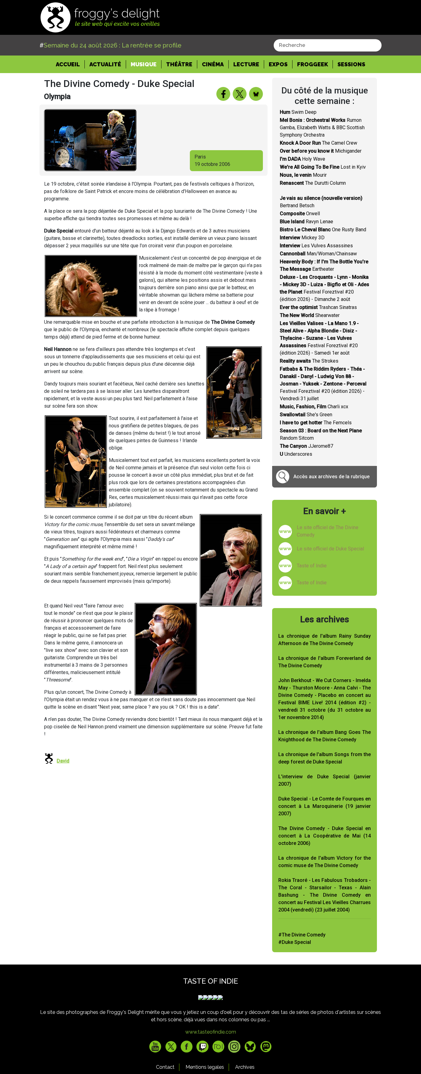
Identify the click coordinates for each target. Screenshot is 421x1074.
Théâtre (179, 64)
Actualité (105, 64)
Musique (144, 64)
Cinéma (213, 64)
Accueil (70, 64)
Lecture (246, 64)
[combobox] (327, 45)
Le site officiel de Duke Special (330, 549)
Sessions (351, 64)
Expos (278, 64)
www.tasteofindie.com (210, 1032)
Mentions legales (205, 1067)
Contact (165, 1067)
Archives (245, 1067)
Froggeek (312, 64)
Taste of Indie (312, 566)
